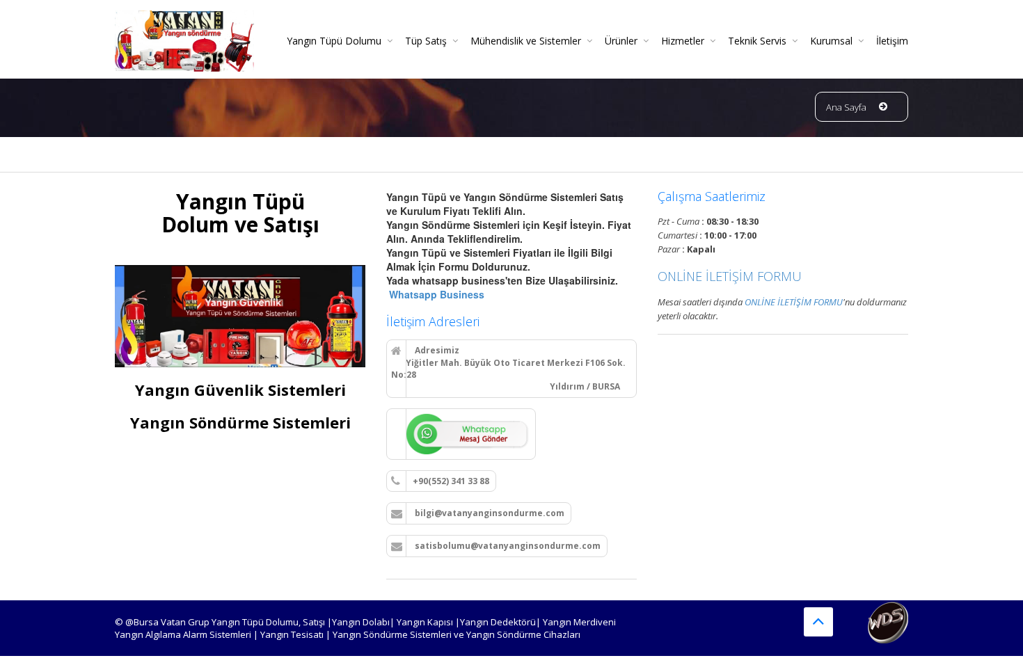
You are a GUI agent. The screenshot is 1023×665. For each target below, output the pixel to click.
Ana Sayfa (846, 107)
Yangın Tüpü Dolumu (334, 40)
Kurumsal (831, 40)
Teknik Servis (757, 40)
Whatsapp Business (435, 294)
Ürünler (621, 40)
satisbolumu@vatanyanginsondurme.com (507, 546)
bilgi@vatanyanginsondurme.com (488, 513)
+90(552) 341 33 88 (451, 481)
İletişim (892, 40)
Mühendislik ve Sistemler (525, 40)
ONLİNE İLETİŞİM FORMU (730, 276)
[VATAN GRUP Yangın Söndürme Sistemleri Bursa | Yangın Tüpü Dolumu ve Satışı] (184, 36)
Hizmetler (682, 40)
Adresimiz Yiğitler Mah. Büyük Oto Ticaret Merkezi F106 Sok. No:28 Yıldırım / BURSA (508, 368)
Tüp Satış (426, 40)
